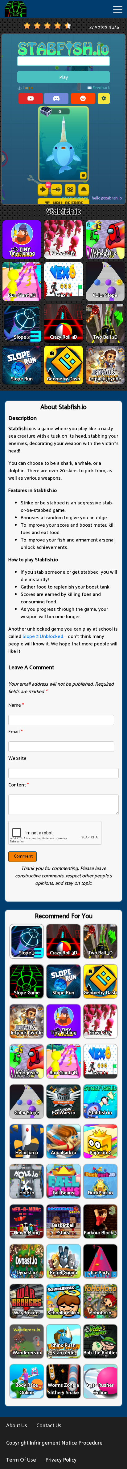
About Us (16, 1425)
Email (15, 732)
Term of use (21, 1460)
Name (16, 705)
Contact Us (48, 1425)
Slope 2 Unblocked (43, 636)
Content (18, 785)
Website (17, 758)
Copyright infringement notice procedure (54, 1443)
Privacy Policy (60, 1460)
